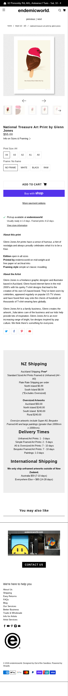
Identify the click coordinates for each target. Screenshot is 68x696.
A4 (6, 155)
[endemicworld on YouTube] (8, 626)
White (24, 167)
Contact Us (34, 564)
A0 (38, 155)
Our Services (9, 606)
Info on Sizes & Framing (16, 138)
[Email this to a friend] (30, 331)
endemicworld (16, 663)
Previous (30, 19)
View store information (17, 225)
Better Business (11, 609)
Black (35, 167)
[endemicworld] (34, 10)
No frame (10, 167)
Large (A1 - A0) (20, 26)
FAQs (6, 599)
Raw (46, 167)
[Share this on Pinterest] (22, 331)
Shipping (7, 593)
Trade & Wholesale (12, 613)
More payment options (34, 203)
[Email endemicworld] (19, 626)
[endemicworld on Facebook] (4, 626)
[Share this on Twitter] (6, 331)
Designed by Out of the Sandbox (37, 663)
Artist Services (10, 619)
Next (39, 19)
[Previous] (24, 100)
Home (10, 26)
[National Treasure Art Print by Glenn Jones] (34, 65)
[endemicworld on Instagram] (15, 626)
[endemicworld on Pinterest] (11, 626)
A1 (30, 155)
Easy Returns (10, 596)
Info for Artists (10, 616)
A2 (22, 155)
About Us (7, 589)
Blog (5, 603)
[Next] (44, 100)
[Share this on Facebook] (14, 331)
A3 (14, 155)
